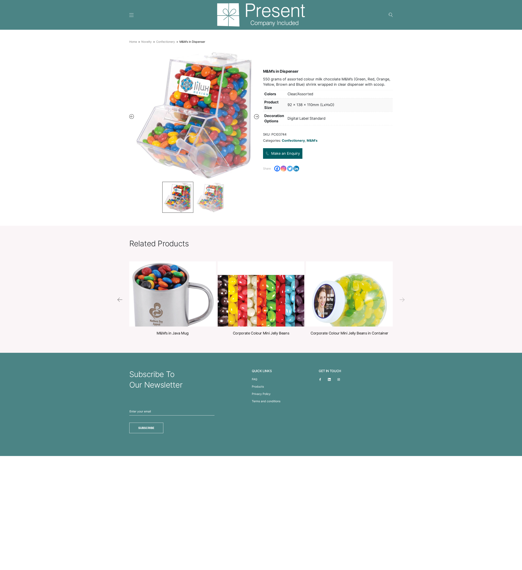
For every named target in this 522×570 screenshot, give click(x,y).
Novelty (146, 41)
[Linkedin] (296, 168)
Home (133, 41)
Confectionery (165, 41)
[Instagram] (283, 168)
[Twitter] (290, 168)
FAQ (254, 379)
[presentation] (119, 299)
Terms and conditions (266, 401)
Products (258, 386)
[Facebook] (277, 168)
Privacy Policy (261, 394)
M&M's (312, 140)
